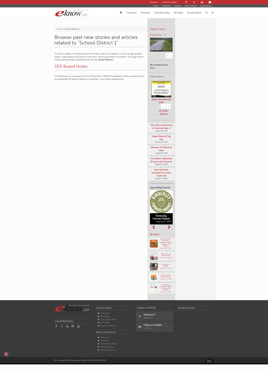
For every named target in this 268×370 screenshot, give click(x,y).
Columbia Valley (162, 12)
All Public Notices (163, 112)
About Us (104, 337)
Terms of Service (108, 350)
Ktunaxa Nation (194, 12)
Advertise (104, 340)
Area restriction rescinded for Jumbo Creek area (161, 172)
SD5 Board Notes (70, 66)
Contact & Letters (108, 343)
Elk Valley (178, 12)
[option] (161, 43)
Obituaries (166, 6)
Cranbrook (131, 12)
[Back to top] (259, 361)
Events (156, 6)
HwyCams (157, 29)
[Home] (121, 12)
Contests (177, 6)
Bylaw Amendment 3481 (161, 101)
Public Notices (191, 6)
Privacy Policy (106, 346)
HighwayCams (206, 6)
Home (59, 29)
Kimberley (145, 12)
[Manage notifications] (6, 354)
